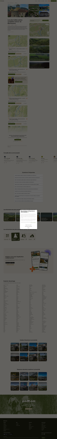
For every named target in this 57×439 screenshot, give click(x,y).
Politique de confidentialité (33, 222)
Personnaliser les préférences (28, 226)
